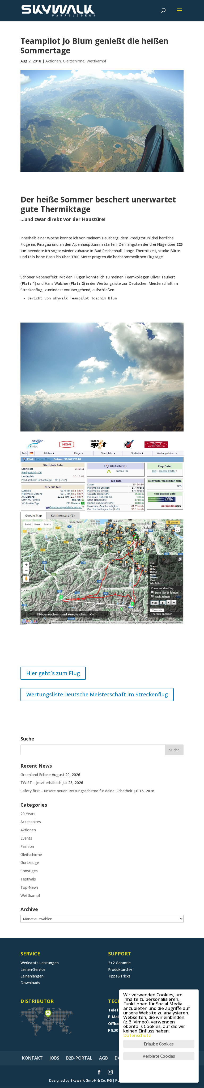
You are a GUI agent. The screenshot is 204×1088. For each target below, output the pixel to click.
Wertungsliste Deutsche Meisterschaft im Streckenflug (97, 694)
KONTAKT (32, 1058)
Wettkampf (96, 60)
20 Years (27, 813)
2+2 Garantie (119, 962)
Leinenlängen (32, 976)
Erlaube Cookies (158, 1044)
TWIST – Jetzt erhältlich (40, 782)
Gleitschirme (73, 60)
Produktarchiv (120, 969)
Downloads (30, 982)
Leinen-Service (32, 969)
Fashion (27, 846)
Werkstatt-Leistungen (39, 962)
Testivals (28, 879)
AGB (103, 1058)
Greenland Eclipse (35, 774)
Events (26, 838)
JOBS (54, 1058)
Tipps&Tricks (119, 976)
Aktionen (53, 60)
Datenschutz (137, 1035)
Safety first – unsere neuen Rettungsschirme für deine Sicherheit (76, 790)
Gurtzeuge (29, 862)
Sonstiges (29, 870)
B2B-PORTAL (79, 1058)
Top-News (29, 887)
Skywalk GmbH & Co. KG (91, 1080)
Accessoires (30, 821)
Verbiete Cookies (159, 1056)
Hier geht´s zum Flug (53, 673)
